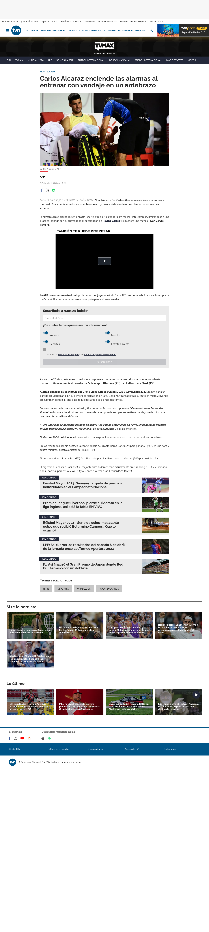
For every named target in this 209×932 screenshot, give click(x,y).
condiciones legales (68, 354)
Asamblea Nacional (107, 21)
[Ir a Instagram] (16, 738)
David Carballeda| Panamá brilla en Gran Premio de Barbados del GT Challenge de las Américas (129, 707)
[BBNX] (12, 762)
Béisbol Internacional (148, 60)
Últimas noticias (10, 21)
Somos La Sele (64, 60)
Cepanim (45, 21)
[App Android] (50, 738)
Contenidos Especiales (91, 30)
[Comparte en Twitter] (48, 190)
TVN (9, 60)
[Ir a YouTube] (23, 738)
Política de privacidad (58, 749)
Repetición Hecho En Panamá (194, 32)
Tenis (46, 588)
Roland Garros (111, 220)
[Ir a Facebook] (10, 738)
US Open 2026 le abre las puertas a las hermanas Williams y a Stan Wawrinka (78, 630)
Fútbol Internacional (91, 60)
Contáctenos (170, 749)
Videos (192, 60)
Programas (124, 30)
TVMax (19, 60)
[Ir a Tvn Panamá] (16, 30)
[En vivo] (184, 26)
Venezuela (90, 21)
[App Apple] (43, 738)
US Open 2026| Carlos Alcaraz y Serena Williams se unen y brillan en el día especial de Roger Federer (129, 630)
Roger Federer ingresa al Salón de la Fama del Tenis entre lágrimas (30, 631)
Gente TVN (140, 30)
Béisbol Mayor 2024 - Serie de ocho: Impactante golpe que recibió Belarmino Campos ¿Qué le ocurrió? (81, 526)
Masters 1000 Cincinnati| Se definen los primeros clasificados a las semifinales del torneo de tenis (29, 659)
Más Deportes (174, 60)
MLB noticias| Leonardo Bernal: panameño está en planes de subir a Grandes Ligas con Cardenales (79, 707)
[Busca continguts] (151, 30)
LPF (50, 60)
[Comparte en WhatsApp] (54, 190)
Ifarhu (55, 21)
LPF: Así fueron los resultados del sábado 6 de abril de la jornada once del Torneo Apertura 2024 (84, 547)
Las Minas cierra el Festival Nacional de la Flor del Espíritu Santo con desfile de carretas (178, 707)
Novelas (112, 30)
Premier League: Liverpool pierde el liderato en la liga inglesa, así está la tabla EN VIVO (83, 505)
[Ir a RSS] (29, 738)
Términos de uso (94, 749)
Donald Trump (157, 21)
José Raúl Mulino (29, 21)
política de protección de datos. (100, 354)
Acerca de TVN (132, 749)
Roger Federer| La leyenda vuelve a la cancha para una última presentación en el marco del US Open (178, 629)
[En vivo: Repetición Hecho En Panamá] (168, 30)
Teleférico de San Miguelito (133, 21)
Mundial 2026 (36, 60)
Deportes (57, 30)
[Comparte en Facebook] (42, 190)
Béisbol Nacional (119, 60)
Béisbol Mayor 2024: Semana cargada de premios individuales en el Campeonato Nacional (82, 485)
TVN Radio (72, 30)
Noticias (30, 30)
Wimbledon (84, 588)
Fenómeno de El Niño (71, 21)
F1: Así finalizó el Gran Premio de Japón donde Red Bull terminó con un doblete (83, 566)
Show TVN (46, 30)
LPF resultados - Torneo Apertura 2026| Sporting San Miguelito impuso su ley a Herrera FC (30, 707)
